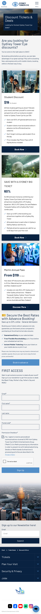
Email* (4, 394)
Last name (5, 413)
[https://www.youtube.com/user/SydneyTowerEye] (20, 606)
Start (3, 550)
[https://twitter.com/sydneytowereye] (10, 606)
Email (4, 530)
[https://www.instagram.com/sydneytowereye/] (31, 606)
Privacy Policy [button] (10, 455)
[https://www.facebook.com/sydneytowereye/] (15, 606)
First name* (6, 403)
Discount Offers (24, 550)
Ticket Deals (12, 550)
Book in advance (20, 362)
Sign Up (20, 470)
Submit (20, 541)
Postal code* (6, 423)
